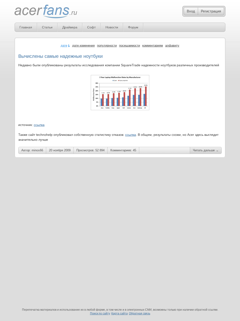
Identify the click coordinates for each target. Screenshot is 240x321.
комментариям (152, 45)
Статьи (47, 27)
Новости (111, 27)
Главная (25, 27)
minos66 (37, 150)
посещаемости (129, 45)
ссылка (39, 125)
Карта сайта (119, 313)
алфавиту (172, 45)
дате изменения (83, 45)
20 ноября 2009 (60, 150)
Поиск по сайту (100, 313)
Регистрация (211, 11)
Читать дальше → (206, 150)
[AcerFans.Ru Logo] (46, 12)
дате (64, 45)
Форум (133, 27)
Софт (91, 27)
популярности (107, 45)
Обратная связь (139, 313)
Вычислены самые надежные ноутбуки (60, 56)
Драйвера (69, 27)
